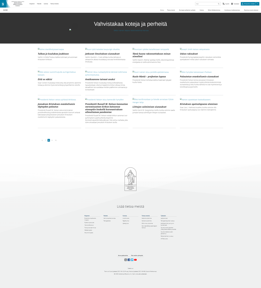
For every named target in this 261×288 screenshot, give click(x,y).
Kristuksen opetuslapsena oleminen (199, 103)
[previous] (39, 140)
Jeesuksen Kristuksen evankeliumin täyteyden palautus (56, 105)
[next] (59, 140)
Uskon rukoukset (189, 53)
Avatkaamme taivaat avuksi (100, 79)
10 (55, 140)
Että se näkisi (45, 79)
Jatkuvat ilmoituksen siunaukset (102, 53)
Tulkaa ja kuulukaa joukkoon (53, 53)
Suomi (5, 10)
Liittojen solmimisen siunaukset (149, 106)
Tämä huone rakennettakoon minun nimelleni (151, 55)
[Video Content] (130, 30)
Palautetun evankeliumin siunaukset (199, 76)
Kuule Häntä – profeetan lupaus (149, 76)
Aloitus (162, 10)
